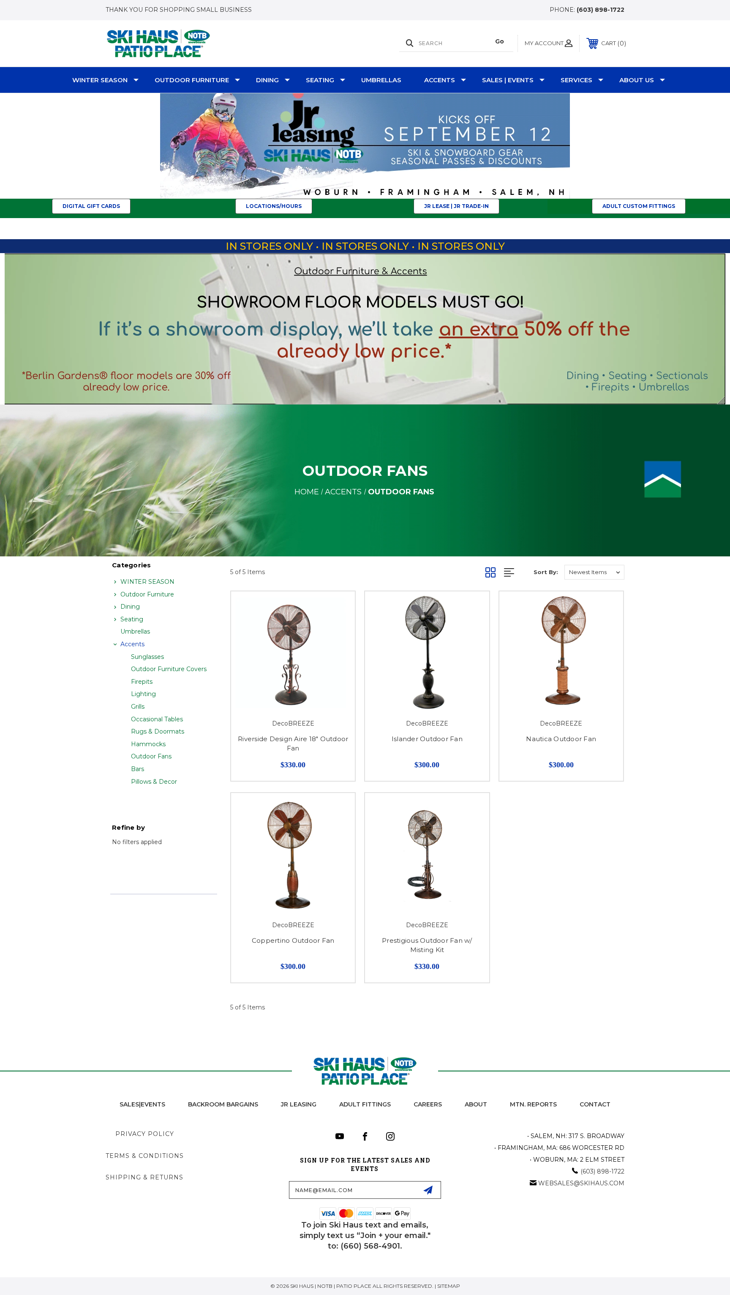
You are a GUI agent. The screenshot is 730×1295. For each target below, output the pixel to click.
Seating (320, 80)
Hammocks (148, 744)
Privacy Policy (144, 1134)
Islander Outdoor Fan (427, 739)
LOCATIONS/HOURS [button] (274, 206)
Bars (137, 769)
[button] (365, 146)
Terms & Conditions (145, 1156)
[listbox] (594, 572)
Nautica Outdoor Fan (561, 739)
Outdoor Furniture (192, 80)
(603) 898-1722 (600, 9)
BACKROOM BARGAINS (223, 1104)
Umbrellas (381, 80)
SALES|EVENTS (142, 1104)
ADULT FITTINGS (365, 1104)
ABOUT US (636, 80)
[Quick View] (338, 608)
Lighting (143, 694)
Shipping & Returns (144, 1177)
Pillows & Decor (154, 781)
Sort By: (546, 572)
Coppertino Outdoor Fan (293, 940)
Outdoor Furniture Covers (169, 669)
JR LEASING (298, 1104)
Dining (267, 80)
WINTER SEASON (100, 80)
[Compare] (338, 630)
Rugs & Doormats (157, 731)
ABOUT (476, 1104)
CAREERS (428, 1104)
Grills (137, 706)
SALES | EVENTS (508, 80)
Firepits (142, 681)
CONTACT (595, 1104)
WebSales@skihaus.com (581, 1183)
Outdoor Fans (151, 756)
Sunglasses (147, 657)
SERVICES (576, 80)
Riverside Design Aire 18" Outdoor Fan (293, 744)
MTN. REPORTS (533, 1104)
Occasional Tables (157, 719)
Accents (439, 80)
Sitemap (448, 1286)
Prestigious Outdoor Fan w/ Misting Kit (427, 945)
